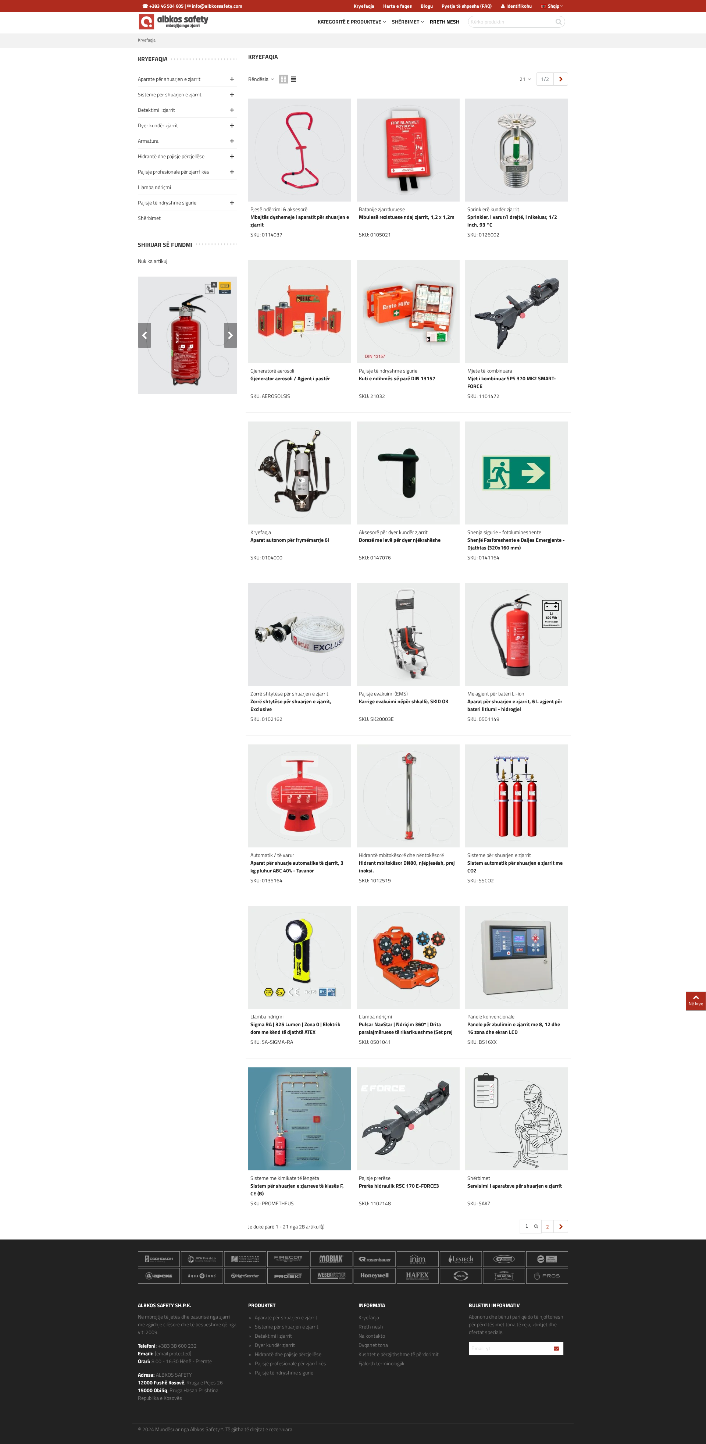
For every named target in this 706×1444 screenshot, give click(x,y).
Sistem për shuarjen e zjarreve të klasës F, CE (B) (297, 1189)
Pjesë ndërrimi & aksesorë (278, 209)
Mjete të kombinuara (489, 370)
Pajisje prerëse (375, 1178)
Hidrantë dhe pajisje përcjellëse (171, 156)
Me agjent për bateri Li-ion (495, 693)
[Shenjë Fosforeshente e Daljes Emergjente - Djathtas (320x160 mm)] (516, 473)
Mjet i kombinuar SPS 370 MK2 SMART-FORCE (511, 382)
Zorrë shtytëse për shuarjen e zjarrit (289, 693)
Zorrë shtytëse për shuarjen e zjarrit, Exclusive (290, 705)
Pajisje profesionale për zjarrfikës (173, 171)
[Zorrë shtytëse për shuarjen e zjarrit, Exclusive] (299, 634)
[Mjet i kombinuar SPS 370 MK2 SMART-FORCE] (516, 311)
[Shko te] (536, 1226)
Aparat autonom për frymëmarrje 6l (289, 540)
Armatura (148, 141)
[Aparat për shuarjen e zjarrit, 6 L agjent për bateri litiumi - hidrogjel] (516, 634)
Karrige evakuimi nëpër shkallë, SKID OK (403, 701)
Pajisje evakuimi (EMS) (383, 693)
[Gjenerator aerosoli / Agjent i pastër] (299, 311)
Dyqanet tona (373, 1345)
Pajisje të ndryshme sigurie (167, 202)
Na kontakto (372, 1336)
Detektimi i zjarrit (156, 110)
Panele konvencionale (490, 1016)
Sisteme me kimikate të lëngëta (284, 1178)
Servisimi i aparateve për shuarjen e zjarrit (514, 1185)
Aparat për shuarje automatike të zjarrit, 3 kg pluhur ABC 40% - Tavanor (296, 866)
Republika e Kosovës (160, 1398)
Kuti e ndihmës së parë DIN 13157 (397, 378)
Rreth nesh (444, 21)
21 (523, 79)
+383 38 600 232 (177, 1345)
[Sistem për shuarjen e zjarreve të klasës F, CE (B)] (299, 1118)
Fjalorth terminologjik (381, 1363)
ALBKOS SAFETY (174, 1375)
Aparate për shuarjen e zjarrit (169, 79)
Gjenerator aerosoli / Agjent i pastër (290, 378)
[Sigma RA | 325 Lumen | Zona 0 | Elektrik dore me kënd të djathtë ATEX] (299, 957)
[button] (230, 335)
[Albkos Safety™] (174, 21)
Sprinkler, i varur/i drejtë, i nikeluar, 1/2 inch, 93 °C (512, 220)
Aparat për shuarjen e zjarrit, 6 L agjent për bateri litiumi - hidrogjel (514, 705)
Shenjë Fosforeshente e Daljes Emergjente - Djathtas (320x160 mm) (516, 543)
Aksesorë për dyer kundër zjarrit (393, 532)
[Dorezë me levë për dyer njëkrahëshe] (408, 473)
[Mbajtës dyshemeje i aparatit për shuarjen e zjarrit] (299, 150)
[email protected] (173, 1353)
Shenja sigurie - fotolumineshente (504, 532)
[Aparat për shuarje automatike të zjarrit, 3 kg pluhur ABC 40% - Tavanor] (299, 795)
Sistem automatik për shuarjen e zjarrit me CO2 (515, 866)
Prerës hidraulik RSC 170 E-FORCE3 (399, 1185)
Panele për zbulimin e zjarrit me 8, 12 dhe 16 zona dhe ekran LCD (513, 1028)
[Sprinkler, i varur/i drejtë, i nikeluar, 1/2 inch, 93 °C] (516, 150)
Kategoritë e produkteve (349, 21)
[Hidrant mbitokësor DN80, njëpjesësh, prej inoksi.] (408, 795)
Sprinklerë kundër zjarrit (493, 209)
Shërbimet (405, 21)
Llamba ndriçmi (154, 187)
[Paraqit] (556, 1348)
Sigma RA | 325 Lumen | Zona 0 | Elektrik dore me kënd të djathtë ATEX (295, 1028)
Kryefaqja (153, 58)
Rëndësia (259, 79)
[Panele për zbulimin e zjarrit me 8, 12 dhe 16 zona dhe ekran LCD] (516, 957)
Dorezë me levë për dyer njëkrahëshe (400, 540)
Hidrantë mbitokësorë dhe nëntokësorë (401, 855)
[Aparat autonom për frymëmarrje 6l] (299, 473)
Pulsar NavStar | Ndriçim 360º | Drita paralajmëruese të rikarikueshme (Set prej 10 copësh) (406, 1031)
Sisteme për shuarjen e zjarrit (170, 94)
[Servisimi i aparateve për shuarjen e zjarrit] (516, 1118)
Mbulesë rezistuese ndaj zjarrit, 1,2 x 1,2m (406, 217)
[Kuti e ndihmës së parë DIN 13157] (408, 311)
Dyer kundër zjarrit (158, 125)
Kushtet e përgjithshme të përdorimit (399, 1354)
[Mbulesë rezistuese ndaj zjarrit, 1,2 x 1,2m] (408, 150)
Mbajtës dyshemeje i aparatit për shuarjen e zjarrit (299, 220)
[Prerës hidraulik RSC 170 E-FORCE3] (408, 1118)
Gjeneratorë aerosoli (272, 370)
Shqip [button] (553, 6)
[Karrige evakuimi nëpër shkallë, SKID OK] (408, 634)
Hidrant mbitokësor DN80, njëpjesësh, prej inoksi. (407, 866)
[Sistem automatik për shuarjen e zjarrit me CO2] (516, 795)
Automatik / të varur (272, 855)
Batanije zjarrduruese (382, 209)
